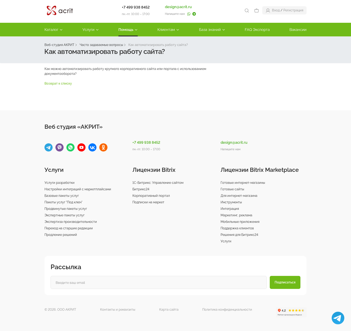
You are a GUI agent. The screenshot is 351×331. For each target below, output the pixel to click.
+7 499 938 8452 (136, 7)
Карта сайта (169, 309)
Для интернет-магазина (239, 196)
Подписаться (285, 282)
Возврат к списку (58, 83)
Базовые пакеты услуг (61, 196)
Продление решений (60, 235)
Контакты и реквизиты (117, 309)
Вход (276, 10)
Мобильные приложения (240, 222)
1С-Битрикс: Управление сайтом (157, 183)
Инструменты (231, 202)
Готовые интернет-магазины (243, 183)
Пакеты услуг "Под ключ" (63, 202)
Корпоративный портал (151, 196)
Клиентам (166, 29)
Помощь (125, 29)
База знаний (210, 29)
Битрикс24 (140, 189)
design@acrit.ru (178, 7)
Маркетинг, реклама (236, 215)
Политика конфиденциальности (227, 309)
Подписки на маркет (148, 202)
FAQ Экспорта (257, 29)
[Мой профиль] (267, 10)
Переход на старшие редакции (68, 228)
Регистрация (293, 10)
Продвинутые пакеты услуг (65, 209)
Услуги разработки (59, 183)
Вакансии (298, 29)
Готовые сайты (232, 189)
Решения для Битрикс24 (239, 235)
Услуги (88, 29)
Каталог (51, 29)
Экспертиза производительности (70, 222)
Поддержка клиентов (237, 228)
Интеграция (230, 209)
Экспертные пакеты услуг (64, 215)
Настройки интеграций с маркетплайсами (77, 189)
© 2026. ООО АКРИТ (60, 309)
